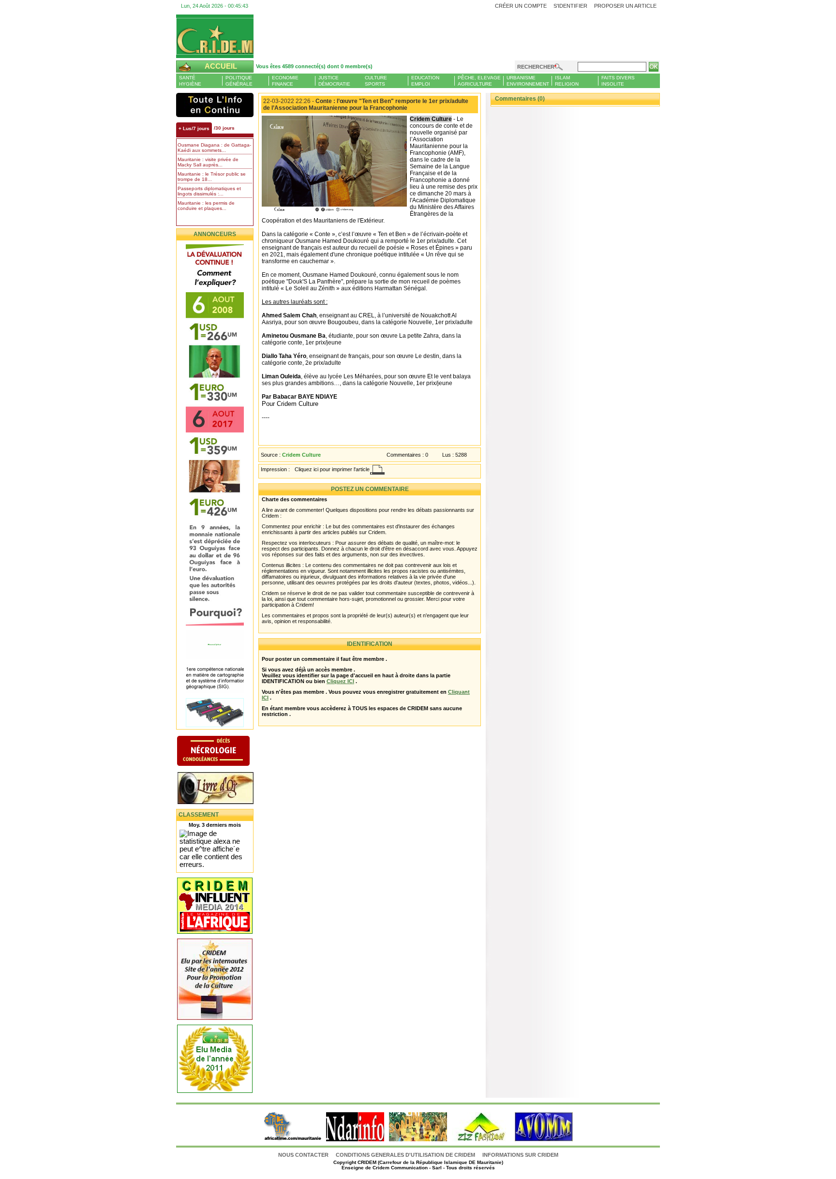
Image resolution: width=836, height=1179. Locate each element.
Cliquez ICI (340, 681)
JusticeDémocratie (334, 81)
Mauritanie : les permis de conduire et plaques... (206, 205)
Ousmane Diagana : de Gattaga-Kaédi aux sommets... (214, 147)
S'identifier (570, 6)
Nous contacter (304, 1155)
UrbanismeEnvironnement (528, 81)
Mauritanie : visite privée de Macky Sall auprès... (208, 162)
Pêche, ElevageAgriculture (479, 81)
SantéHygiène (190, 81)
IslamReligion (567, 81)
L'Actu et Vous (215, 105)
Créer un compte (521, 6)
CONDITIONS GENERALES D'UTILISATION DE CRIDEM (405, 1155)
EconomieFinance (285, 81)
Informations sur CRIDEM (520, 1155)
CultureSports (376, 81)
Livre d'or (223, 789)
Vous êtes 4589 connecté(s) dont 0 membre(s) (314, 66)
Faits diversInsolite (618, 81)
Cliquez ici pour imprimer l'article (332, 469)
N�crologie (223, 751)
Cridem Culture (301, 455)
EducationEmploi (425, 81)
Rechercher (535, 67)
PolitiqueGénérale (239, 81)
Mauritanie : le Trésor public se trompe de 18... (212, 176)
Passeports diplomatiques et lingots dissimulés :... (209, 191)
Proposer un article (625, 6)
